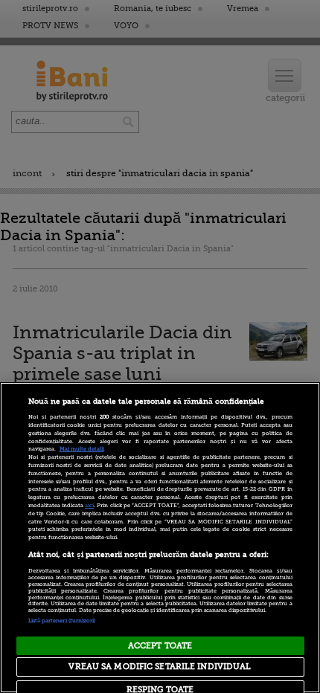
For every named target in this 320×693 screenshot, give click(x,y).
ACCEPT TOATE (160, 646)
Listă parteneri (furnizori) (62, 621)
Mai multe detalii (82, 449)
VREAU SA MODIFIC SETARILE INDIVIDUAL (159, 666)
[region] (160, 537)
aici (89, 506)
